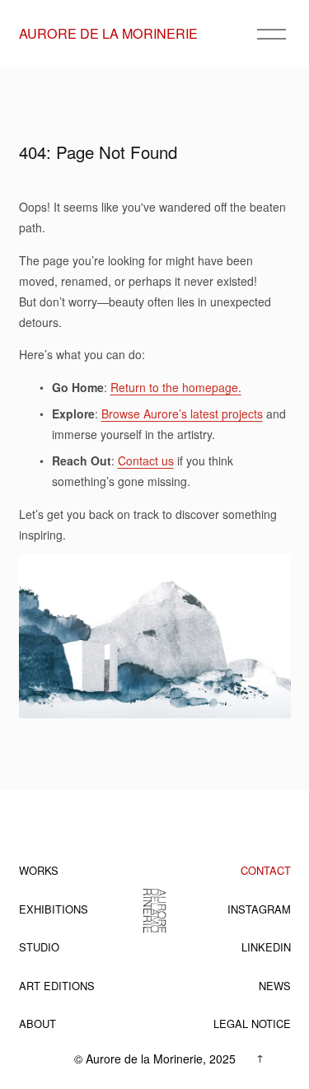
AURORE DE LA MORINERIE (108, 33)
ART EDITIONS (57, 985)
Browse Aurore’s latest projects (182, 413)
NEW (271, 985)
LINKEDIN (266, 947)
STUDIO (39, 947)
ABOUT (37, 1023)
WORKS (39, 870)
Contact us (146, 460)
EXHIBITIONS (53, 909)
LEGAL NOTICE (252, 1023)
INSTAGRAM (259, 909)
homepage (210, 387)
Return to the (146, 387)
